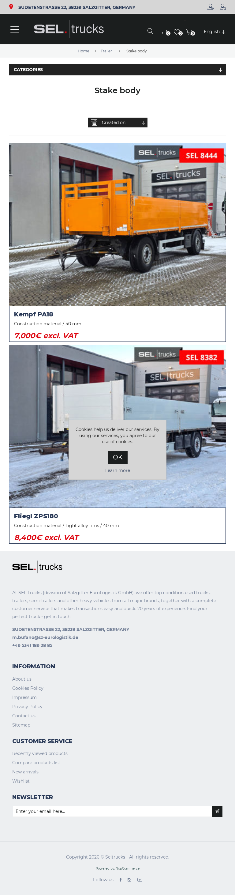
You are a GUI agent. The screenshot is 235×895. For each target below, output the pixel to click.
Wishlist (21, 781)
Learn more (117, 470)
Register (210, 7)
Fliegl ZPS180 (36, 516)
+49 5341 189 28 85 (32, 645)
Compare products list (36, 762)
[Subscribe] (217, 811)
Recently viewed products (40, 753)
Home (83, 51)
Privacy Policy (27, 706)
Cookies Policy (27, 688)
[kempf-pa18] (117, 224)
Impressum (24, 697)
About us (22, 679)
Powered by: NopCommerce (118, 868)
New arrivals (25, 772)
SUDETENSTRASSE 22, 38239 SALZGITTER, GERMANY (76, 7)
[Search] (151, 32)
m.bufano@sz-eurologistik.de (45, 637)
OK (117, 457)
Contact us (23, 716)
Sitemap (21, 725)
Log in (223, 7)
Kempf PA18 (33, 314)
